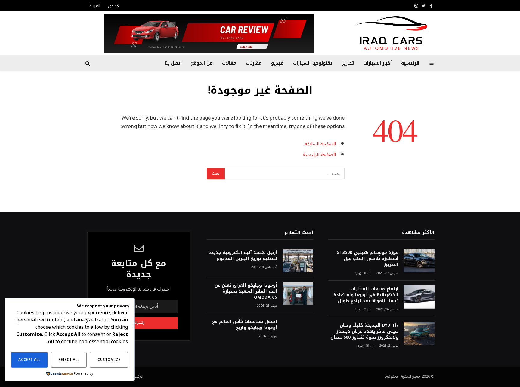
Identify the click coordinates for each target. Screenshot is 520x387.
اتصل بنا (173, 63)
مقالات (229, 63)
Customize (109, 360)
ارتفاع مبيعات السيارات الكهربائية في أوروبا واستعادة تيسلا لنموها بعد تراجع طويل (365, 295)
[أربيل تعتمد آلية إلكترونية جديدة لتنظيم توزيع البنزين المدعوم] (298, 260)
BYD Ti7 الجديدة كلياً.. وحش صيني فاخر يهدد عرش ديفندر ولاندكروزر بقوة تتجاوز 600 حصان (364, 331)
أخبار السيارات (378, 63)
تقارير (348, 63)
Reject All (68, 360)
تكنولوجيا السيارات (312, 63)
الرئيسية (410, 63)
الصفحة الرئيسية (319, 154)
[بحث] (88, 63)
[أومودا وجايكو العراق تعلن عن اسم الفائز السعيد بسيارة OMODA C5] (298, 293)
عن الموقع (201, 63)
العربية (94, 6)
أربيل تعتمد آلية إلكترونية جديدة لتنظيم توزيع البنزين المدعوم (242, 256)
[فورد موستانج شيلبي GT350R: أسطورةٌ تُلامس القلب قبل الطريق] (419, 260)
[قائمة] (432, 63)
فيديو (277, 63)
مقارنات (254, 63)
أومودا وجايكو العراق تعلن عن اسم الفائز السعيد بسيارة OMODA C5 (246, 291)
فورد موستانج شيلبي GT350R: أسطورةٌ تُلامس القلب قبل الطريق (366, 259)
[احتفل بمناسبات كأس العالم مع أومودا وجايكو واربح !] (298, 329)
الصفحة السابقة (320, 144)
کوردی (113, 6)
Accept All (29, 360)
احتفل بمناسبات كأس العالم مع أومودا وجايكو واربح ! (244, 325)
